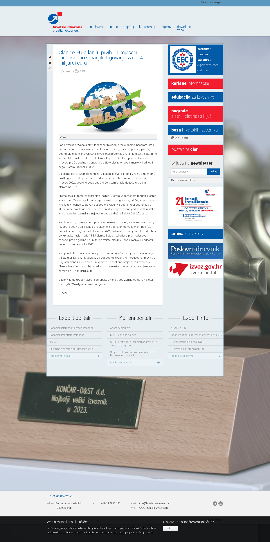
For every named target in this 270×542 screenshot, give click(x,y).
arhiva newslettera (184, 180)
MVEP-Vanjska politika (123, 334)
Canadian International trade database (71, 327)
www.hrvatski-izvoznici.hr (154, 507)
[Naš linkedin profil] (215, 503)
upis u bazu (181, 137)
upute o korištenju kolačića (140, 532)
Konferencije (147, 27)
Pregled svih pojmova (182, 355)
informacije (190, 83)
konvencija (188, 233)
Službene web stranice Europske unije (71, 348)
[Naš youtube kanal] (220, 503)
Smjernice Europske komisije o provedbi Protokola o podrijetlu (133, 354)
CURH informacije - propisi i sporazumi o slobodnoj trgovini (133, 343)
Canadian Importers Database (67, 334)
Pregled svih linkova (60, 355)
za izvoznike (192, 97)
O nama (113, 27)
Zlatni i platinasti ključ (191, 113)
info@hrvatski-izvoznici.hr (154, 503)
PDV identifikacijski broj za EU (187, 341)
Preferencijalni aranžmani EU (187, 348)
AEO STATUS (178, 327)
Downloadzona (184, 28)
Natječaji (128, 27)
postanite (185, 149)
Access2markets (120, 327)
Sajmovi (166, 27)
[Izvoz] (108, 106)
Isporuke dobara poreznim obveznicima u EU (197, 334)
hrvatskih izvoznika (194, 130)
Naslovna (96, 27)
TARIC (53, 341)
